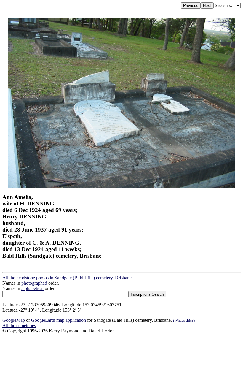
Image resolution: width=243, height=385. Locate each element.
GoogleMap (13, 320)
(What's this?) (184, 320)
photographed (34, 283)
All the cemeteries (19, 325)
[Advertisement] (121, 354)
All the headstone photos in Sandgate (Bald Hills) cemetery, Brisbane (67, 277)
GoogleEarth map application (59, 320)
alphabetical (32, 288)
